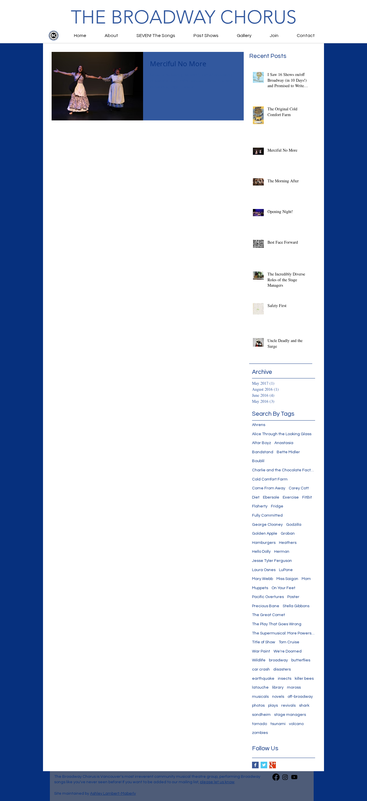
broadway (278, 660)
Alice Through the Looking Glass (281, 434)
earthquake (263, 679)
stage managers (290, 715)
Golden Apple (264, 534)
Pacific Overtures (268, 597)
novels (278, 697)
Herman (281, 552)
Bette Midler (288, 452)
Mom (306, 579)
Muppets (260, 588)
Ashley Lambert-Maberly (113, 794)
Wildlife (259, 660)
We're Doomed (288, 651)
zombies (260, 733)
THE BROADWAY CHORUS (183, 17)
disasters (282, 669)
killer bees (304, 679)
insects (284, 679)
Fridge (277, 506)
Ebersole (271, 497)
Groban (288, 534)
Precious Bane (265, 606)
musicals (260, 697)
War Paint (261, 651)
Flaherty (260, 506)
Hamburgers (264, 543)
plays (273, 706)
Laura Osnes (264, 570)
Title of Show (263, 642)
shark (304, 706)
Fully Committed (267, 515)
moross (294, 687)
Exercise (291, 497)
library (278, 687)
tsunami (278, 724)
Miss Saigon (287, 579)
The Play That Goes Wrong (276, 624)
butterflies (300, 660)
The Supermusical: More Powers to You (283, 633)
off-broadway (300, 697)
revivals (288, 706)
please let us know (217, 782)
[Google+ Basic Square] (272, 765)
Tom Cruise (289, 642)
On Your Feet (283, 588)
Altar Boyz (261, 443)
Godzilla (293, 525)
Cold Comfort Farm (270, 479)
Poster (293, 597)
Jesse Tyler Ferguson (272, 561)
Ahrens (258, 425)
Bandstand (262, 452)
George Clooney (267, 525)
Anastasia (283, 443)
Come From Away (268, 488)
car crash (261, 669)
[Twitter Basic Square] (264, 765)
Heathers (287, 543)
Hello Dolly (261, 552)
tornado (259, 724)
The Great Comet (268, 615)
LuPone (286, 570)
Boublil (258, 461)
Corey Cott (299, 488)
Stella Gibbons (296, 606)
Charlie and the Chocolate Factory (283, 470)
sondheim (261, 715)
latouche (260, 687)
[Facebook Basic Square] (255, 765)
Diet (255, 497)
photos (258, 706)
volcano (296, 724)
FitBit (307, 497)
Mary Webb (262, 579)
